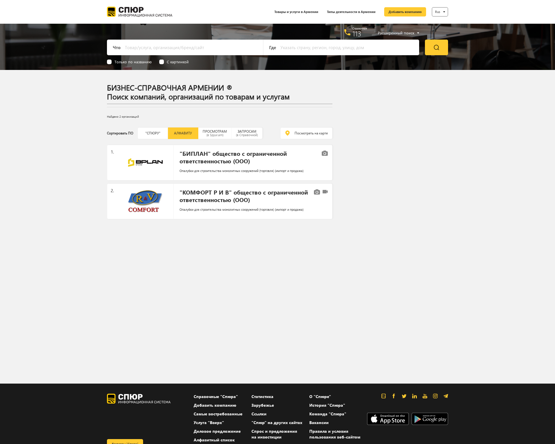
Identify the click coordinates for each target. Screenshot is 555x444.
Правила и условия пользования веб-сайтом (334, 434)
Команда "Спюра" (327, 414)
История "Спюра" (327, 405)
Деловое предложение (217, 431)
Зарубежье (262, 405)
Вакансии (319, 422)
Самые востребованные (218, 414)
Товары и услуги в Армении (296, 12)
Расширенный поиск (396, 33)
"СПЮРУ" (152, 133)
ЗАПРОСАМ (247, 133)
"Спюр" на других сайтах (276, 422)
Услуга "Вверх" (209, 422)
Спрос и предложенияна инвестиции (274, 434)
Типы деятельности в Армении (351, 12)
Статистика (262, 396)
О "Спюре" (320, 396)
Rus (437, 12)
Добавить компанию (405, 12)
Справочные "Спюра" (216, 396)
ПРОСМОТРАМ (215, 133)
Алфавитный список (214, 440)
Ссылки (259, 414)
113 (356, 33)
